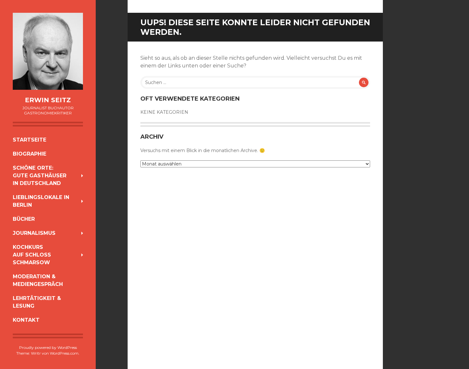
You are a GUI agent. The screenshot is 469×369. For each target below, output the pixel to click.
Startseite (29, 140)
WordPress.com (64, 353)
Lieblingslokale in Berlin (41, 201)
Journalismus (34, 233)
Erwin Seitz (48, 100)
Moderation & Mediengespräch (38, 280)
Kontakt (26, 320)
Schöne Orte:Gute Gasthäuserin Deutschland (39, 175)
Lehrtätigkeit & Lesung (37, 302)
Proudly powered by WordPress (48, 347)
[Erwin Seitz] (48, 51)
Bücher (24, 219)
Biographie (29, 154)
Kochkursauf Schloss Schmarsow (32, 254)
